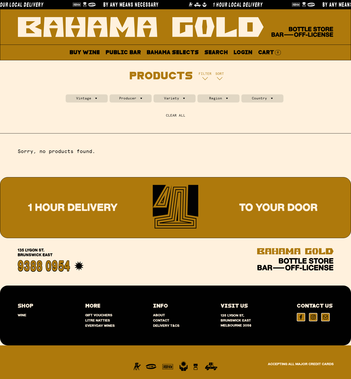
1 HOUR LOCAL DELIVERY (231, 4)
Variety (171, 98)
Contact (226, 64)
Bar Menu (125, 64)
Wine (22, 315)
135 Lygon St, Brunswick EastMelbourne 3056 (236, 320)
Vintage (83, 98)
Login (243, 52)
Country (259, 98)
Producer (127, 98)
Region (215, 98)
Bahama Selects (173, 52)
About (196, 64)
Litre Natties (97, 320)
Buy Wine (84, 52)
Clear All (175, 115)
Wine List (163, 64)
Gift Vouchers (98, 315)
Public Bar (123, 52)
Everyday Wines (100, 325)
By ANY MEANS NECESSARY (124, 4)
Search (216, 52)
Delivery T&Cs (166, 325)
